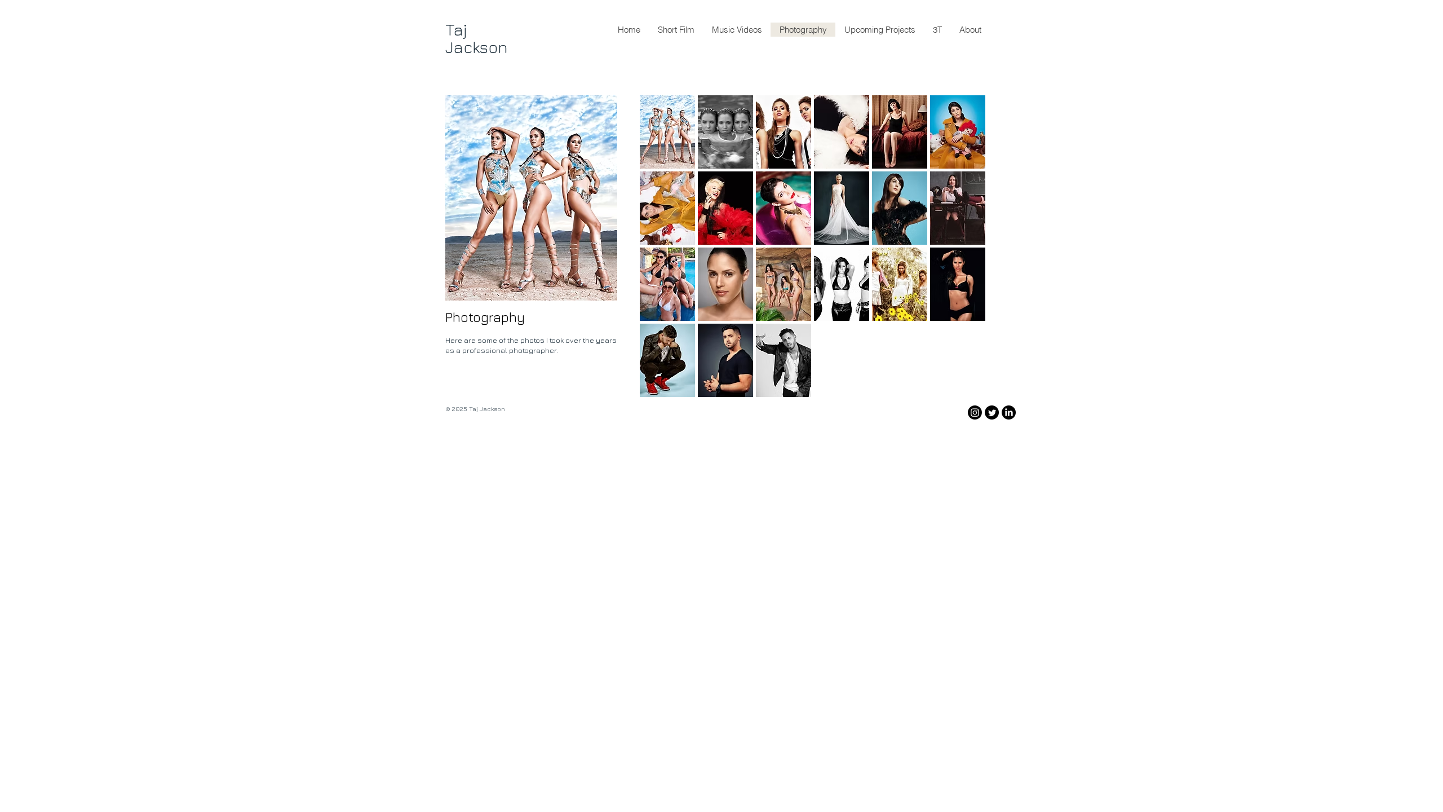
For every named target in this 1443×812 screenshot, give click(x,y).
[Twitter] (992, 412)
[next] (961, 255)
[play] (962, 388)
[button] (667, 132)
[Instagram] (975, 412)
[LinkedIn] (1009, 412)
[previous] (663, 255)
